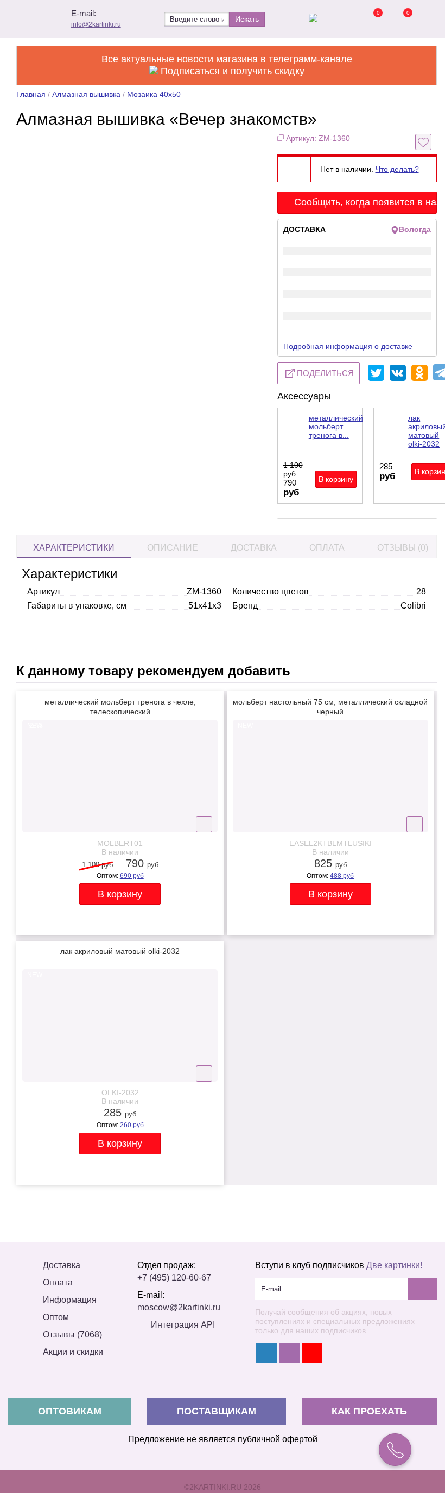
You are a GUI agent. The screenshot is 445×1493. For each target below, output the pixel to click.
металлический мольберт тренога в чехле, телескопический (120, 706)
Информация (70, 1299)
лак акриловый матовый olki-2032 (120, 951)
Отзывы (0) (402, 547)
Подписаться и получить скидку (231, 71)
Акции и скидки (73, 1351)
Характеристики (74, 547)
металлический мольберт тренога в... (336, 426)
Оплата (327, 547)
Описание (172, 547)
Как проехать (369, 1411)
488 (342, 876)
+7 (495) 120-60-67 (174, 1277)
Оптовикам (69, 1411)
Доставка (254, 547)
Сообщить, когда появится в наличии (365, 202)
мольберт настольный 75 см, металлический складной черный (330, 706)
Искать (247, 19)
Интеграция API (183, 1324)
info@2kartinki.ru (96, 24)
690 (132, 876)
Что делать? (397, 169)
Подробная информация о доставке (347, 346)
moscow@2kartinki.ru (178, 1307)
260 (132, 1125)
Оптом (56, 1317)
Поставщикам (216, 1411)
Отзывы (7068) (72, 1334)
